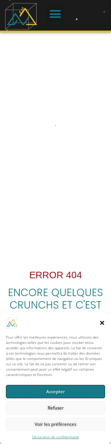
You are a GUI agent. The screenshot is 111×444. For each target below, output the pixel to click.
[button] (102, 323)
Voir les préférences (55, 424)
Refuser (56, 408)
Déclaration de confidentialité (55, 437)
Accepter (55, 391)
